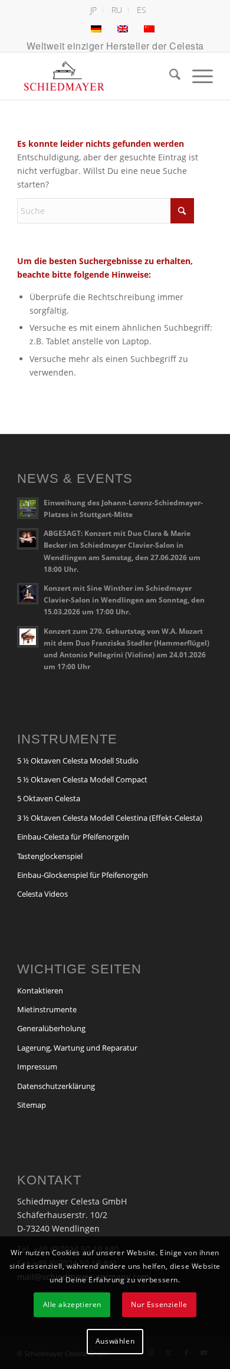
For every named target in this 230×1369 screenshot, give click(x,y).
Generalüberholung (51, 1028)
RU (116, 9)
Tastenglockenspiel (50, 856)
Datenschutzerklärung (56, 1086)
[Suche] (168, 76)
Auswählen (115, 1341)
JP (93, 9)
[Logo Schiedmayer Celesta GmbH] (95, 76)
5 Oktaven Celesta (48, 798)
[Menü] (196, 76)
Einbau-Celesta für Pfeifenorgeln (73, 836)
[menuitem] (93, 10)
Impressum (37, 1066)
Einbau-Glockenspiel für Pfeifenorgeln (82, 875)
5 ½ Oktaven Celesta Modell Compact (82, 779)
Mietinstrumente (47, 1009)
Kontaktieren (40, 990)
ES (141, 9)
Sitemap (31, 1105)
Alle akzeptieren (72, 1304)
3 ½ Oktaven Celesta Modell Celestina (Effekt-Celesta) (109, 817)
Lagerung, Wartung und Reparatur (77, 1047)
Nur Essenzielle (159, 1304)
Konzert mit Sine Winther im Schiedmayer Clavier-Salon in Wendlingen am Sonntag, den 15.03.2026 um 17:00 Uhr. (124, 599)
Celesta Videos (42, 893)
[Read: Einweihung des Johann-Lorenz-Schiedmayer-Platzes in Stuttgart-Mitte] (27, 508)
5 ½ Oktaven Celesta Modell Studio (78, 760)
